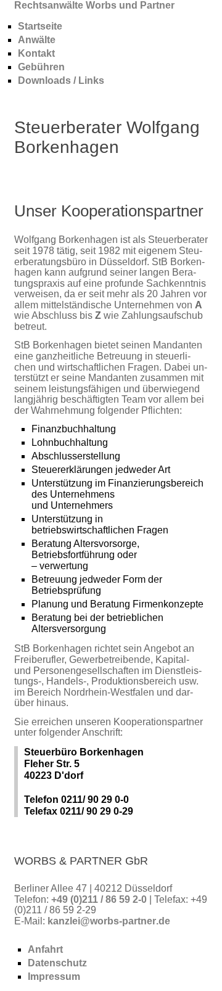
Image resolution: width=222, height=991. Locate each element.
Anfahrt (45, 949)
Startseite (40, 26)
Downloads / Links (61, 80)
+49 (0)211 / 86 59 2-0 (100, 899)
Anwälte (37, 40)
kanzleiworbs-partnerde (108, 921)
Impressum (54, 976)
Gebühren (41, 67)
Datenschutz (57, 963)
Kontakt (36, 53)
